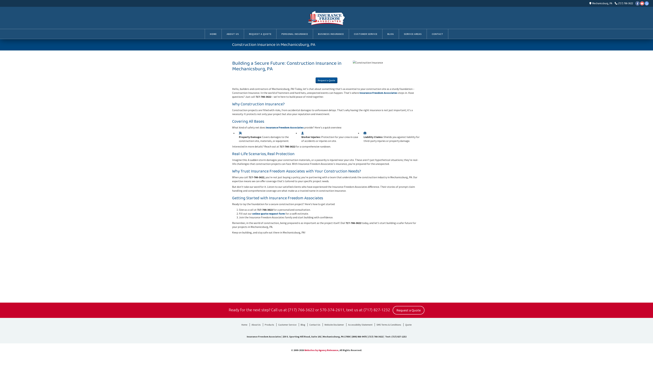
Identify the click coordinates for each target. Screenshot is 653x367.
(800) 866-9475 (359, 336)
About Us (256, 324)
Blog (303, 324)
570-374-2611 (332, 310)
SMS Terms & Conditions (388, 324)
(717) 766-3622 (625, 3)
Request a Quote (326, 80)
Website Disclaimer (334, 324)
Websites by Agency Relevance (321, 350)
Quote (408, 324)
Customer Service (287, 324)
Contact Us (314, 324)
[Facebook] (637, 3)
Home (244, 324)
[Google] (647, 3)
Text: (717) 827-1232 (395, 336)
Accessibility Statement (360, 324)
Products (269, 324)
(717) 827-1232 (376, 310)
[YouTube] (642, 3)
